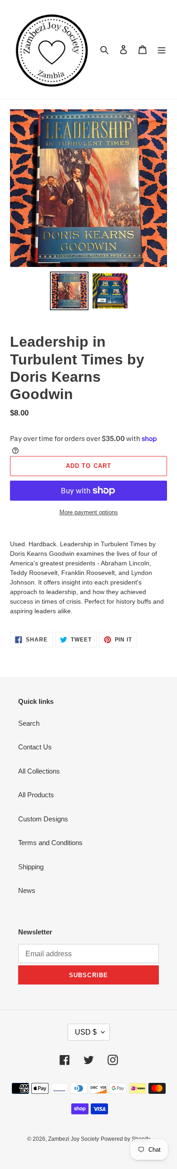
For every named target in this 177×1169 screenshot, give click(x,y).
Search (28, 723)
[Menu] (161, 49)
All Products (36, 795)
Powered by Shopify (125, 1139)
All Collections (39, 771)
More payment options (88, 512)
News (26, 890)
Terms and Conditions (50, 842)
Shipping (31, 867)
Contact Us (35, 747)
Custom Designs (43, 819)
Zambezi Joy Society (73, 1139)
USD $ (86, 1032)
